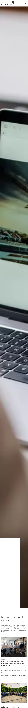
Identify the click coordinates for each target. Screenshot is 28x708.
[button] (25, 3)
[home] (7, 3)
